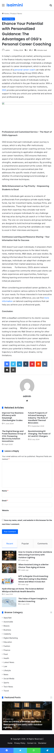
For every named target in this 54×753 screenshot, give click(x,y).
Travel (6, 691)
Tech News (8, 687)
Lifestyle (7, 670)
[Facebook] (7, 364)
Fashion (7, 646)
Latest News (9, 662)
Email (5, 501)
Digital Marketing (11, 638)
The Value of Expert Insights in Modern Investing (32, 600)
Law (5, 666)
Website (5, 510)
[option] (27, 715)
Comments (42, 543)
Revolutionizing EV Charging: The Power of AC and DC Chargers (39, 433)
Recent (9, 543)
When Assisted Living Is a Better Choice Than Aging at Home (33, 566)
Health (6, 658)
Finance (7, 650)
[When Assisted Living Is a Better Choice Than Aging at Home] (9, 568)
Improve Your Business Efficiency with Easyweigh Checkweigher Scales (12, 417)
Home (6, 13)
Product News (16, 13)
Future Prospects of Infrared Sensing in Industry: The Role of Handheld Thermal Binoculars (38, 418)
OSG (4, 90)
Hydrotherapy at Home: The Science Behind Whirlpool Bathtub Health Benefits (23, 590)
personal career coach (24, 69)
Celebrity (7, 634)
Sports (6, 683)
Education (8, 642)
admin (7, 50)
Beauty (7, 626)
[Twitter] (13, 364)
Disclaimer (42, 743)
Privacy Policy (19, 743)
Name (5, 491)
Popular (25, 543)
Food (6, 654)
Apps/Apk (8, 618)
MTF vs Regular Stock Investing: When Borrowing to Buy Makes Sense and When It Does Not (33, 579)
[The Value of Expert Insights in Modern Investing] (9, 602)
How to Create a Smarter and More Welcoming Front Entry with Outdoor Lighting (35, 555)
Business (7, 630)
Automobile (8, 622)
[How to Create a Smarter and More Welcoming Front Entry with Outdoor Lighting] (9, 555)
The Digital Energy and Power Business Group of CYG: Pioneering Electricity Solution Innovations (14, 436)
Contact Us (31, 743)
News (6, 674)
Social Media (9, 678)
